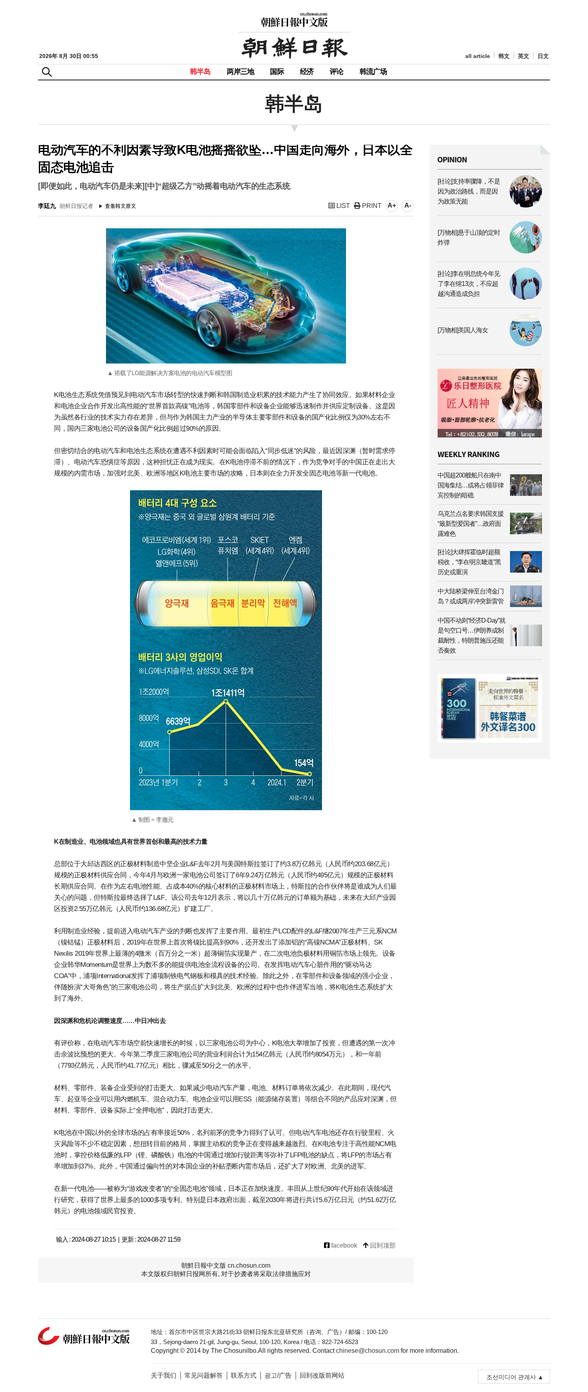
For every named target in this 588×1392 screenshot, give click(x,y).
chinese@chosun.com (367, 1350)
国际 (277, 72)
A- (407, 205)
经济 (307, 72)
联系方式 (243, 1375)
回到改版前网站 (322, 1375)
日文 (543, 56)
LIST (342, 205)
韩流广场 (373, 72)
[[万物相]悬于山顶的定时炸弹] (490, 251)
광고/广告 (278, 1375)
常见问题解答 (203, 1375)
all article (477, 56)
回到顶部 (382, 1245)
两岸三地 (240, 72)
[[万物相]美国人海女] (490, 344)
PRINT (371, 205)
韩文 (504, 56)
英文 (523, 56)
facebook (343, 1245)
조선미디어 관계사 (511, 1377)
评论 (336, 72)
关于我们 (163, 1375)
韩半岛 (200, 72)
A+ (392, 205)
